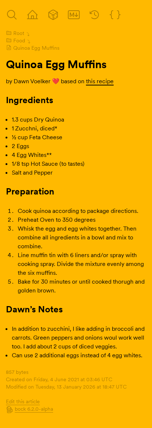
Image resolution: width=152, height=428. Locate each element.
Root (18, 33)
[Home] (32, 15)
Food (19, 40)
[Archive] (12, 15)
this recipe (100, 81)
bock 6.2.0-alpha (34, 409)
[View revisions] (94, 15)
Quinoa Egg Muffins (36, 48)
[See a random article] (53, 15)
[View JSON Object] (115, 15)
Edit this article (23, 401)
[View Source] (74, 15)
